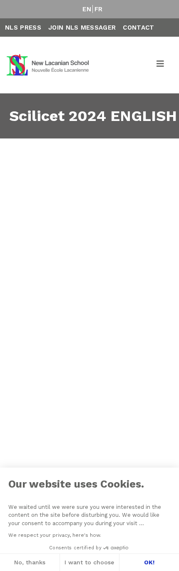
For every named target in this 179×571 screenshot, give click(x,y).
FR (98, 9)
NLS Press (23, 27)
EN (86, 9)
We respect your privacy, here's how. (54, 535)
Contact (138, 27)
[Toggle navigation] (160, 65)
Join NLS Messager (82, 27)
